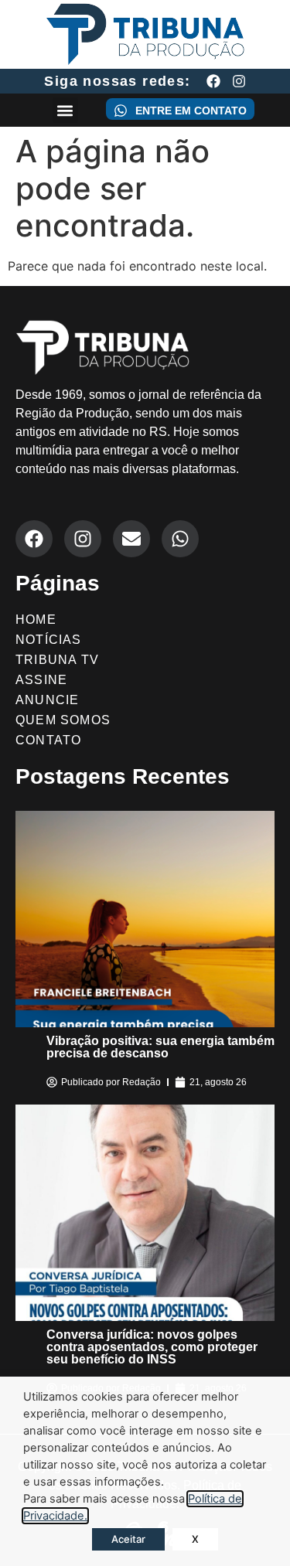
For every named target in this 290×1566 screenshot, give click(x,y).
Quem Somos (63, 720)
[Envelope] (131, 538)
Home (35, 619)
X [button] (195, 1539)
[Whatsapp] (180, 538)
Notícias (48, 639)
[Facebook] (213, 81)
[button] (65, 110)
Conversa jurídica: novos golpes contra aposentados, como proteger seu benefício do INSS (152, 1347)
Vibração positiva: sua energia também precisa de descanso (160, 1047)
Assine (41, 679)
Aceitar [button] (128, 1539)
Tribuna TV (57, 659)
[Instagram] (239, 81)
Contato (48, 740)
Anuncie (47, 699)
